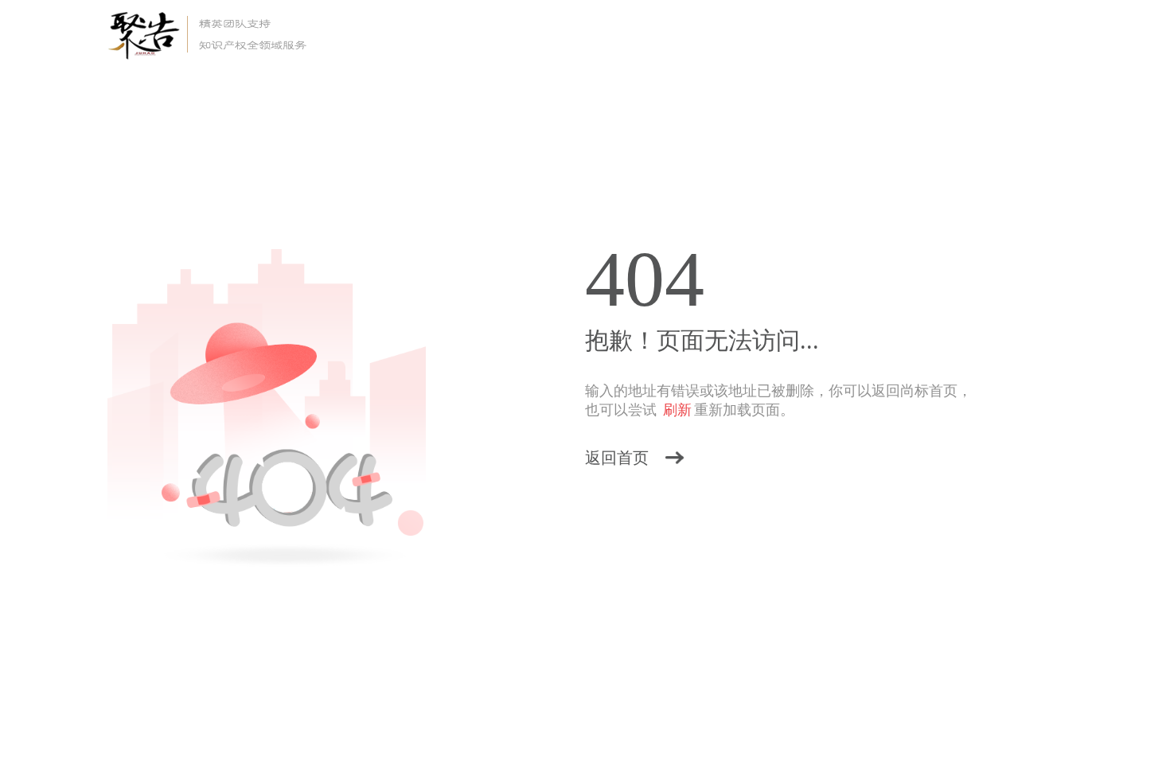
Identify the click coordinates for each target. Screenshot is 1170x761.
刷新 (677, 410)
